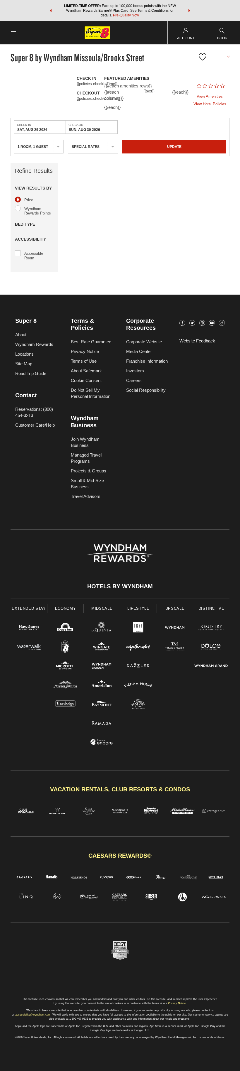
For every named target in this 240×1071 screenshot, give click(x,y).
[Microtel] (65, 666)
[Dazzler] (138, 666)
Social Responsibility (146, 390)
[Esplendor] (138, 647)
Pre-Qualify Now (126, 15)
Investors (135, 370)
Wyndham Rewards (34, 344)
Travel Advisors (85, 496)
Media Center (139, 351)
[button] (50, 10)
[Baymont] (102, 705)
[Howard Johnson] (65, 686)
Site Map (23, 363)
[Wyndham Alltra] (138, 705)
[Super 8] (65, 647)
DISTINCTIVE (211, 608)
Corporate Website (144, 341)
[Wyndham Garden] (102, 666)
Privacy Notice (85, 351)
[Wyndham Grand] (211, 666)
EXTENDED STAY (29, 608)
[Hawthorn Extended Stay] (29, 628)
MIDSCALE (101, 608)
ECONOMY (65, 608)
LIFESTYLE (138, 608)
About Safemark (86, 370)
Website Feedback (197, 340)
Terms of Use (84, 361)
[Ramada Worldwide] (102, 724)
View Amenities (210, 96)
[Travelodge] (65, 705)
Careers (134, 380)
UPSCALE (175, 608)
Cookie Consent (86, 380)
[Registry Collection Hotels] (211, 628)
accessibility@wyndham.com (33, 1014)
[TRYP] (138, 628)
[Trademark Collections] (175, 647)
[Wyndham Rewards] (120, 553)
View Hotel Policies (209, 104)
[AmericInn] (102, 686)
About (20, 334)
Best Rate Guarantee (91, 341)
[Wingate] (102, 647)
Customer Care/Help (35, 425)
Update (174, 147)
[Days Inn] (65, 628)
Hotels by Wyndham (120, 586)
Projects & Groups (88, 470)
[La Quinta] (102, 628)
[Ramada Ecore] (102, 743)
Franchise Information (147, 361)
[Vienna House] (138, 686)
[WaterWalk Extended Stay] (29, 647)
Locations (24, 354)
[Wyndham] (175, 628)
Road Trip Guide (30, 373)
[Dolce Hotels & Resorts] (211, 647)
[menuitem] (13, 32)
